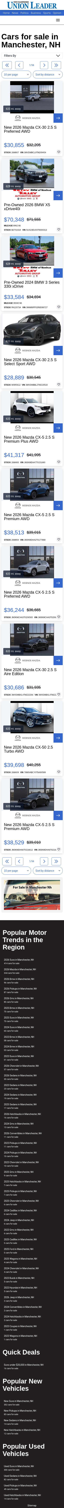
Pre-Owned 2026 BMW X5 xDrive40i (27, 207)
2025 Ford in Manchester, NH (18, 1251)
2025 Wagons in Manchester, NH (20, 1260)
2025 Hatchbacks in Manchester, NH (22, 1183)
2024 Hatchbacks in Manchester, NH (22, 1318)
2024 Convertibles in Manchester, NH (23, 1309)
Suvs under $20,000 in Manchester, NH (23, 1367)
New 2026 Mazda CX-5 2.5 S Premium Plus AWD (29, 439)
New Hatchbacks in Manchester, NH (22, 1432)
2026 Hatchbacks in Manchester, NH (22, 1116)
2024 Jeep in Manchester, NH (19, 1222)
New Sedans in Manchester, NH (20, 1422)
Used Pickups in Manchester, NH (20, 1487)
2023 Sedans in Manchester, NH (20, 1087)
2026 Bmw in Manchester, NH (19, 981)
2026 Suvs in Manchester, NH (19, 961)
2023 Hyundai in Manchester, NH (20, 1289)
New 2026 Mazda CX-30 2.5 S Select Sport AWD (30, 362)
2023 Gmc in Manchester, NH (18, 1231)
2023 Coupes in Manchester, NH (20, 1328)
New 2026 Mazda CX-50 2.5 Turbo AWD (28, 749)
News (15, 12)
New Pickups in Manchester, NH (20, 1412)
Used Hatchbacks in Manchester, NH (22, 1497)
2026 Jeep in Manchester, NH (19, 1299)
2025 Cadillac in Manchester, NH (20, 1241)
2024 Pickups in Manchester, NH (20, 1154)
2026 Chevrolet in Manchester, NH (21, 1068)
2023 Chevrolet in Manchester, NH (21, 1164)
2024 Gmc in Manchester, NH (18, 1125)
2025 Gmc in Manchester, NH (18, 1174)
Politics (25, 12)
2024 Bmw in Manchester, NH (19, 1048)
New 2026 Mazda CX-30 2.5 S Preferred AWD (30, 129)
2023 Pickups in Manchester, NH (20, 1145)
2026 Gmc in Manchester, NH (18, 1000)
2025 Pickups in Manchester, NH (20, 1193)
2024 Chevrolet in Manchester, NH (21, 1270)
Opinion (57, 12)
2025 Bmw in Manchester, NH (19, 1010)
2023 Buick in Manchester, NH (19, 1280)
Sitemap (32, 1505)
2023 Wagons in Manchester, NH (20, 1338)
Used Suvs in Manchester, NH (19, 1468)
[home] (32, 5)
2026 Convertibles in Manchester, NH (23, 1135)
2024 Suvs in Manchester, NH (19, 1029)
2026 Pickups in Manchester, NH (20, 990)
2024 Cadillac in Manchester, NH (20, 1212)
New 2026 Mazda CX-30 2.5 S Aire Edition (30, 672)
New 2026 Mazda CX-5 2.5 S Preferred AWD (29, 594)
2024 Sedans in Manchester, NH (20, 1096)
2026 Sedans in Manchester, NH (20, 1077)
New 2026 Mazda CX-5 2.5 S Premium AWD (29, 517)
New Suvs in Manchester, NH (18, 1403)
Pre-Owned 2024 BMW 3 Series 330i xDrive (32, 284)
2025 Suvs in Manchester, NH (19, 1019)
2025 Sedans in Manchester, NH (20, 1106)
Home (6, 12)
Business (36, 12)
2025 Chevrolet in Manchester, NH (21, 1203)
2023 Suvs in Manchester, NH (19, 1058)
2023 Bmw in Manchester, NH (19, 1039)
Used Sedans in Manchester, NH (20, 1478)
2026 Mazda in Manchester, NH (20, 971)
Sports (47, 12)
